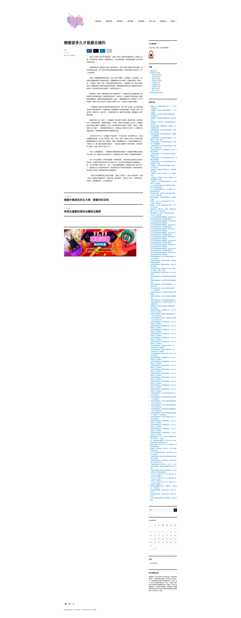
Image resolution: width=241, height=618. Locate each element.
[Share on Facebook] (89, 51)
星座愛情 (154, 87)
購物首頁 (109, 21)
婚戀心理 (154, 79)
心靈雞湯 (154, 85)
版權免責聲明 (154, 563)
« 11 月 (154, 549)
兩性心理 (66, 55)
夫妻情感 (154, 77)
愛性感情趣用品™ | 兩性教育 (72, 610)
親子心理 (154, 90)
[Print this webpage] (109, 51)
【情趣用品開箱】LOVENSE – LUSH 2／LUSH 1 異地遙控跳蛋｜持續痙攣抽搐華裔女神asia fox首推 (163, 466)
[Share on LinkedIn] (102, 51)
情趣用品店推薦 (154, 92)
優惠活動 (152, 71)
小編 (65, 50)
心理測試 (154, 83)
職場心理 (154, 88)
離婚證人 (157, 590)
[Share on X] (96, 51)
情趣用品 (98, 21)
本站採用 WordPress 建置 (89, 610)
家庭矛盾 (154, 81)
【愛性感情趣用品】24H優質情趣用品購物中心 (163, 300)
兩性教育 (72, 55)
